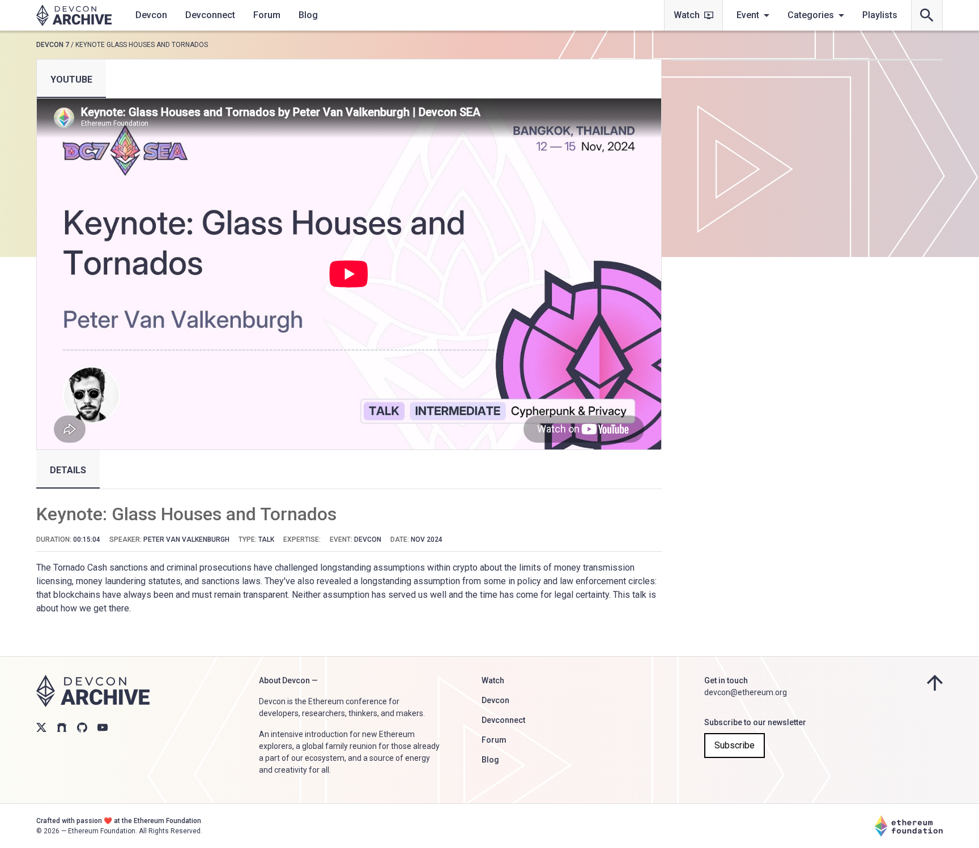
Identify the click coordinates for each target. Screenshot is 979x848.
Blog (308, 15)
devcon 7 (52, 45)
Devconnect (210, 15)
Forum (266, 15)
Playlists (879, 15)
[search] (927, 15)
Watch (687, 15)
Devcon (151, 15)
